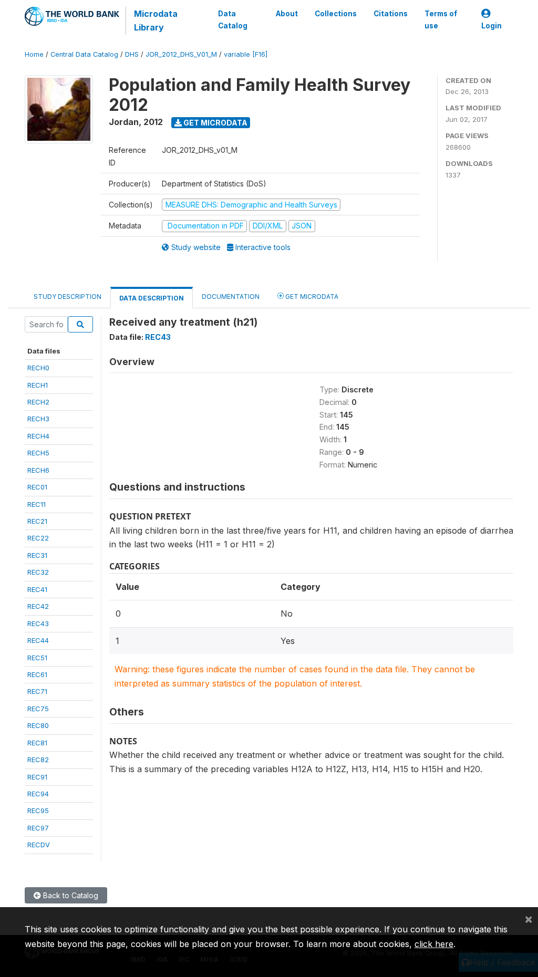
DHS (132, 54)
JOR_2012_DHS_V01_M (181, 54)
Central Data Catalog (84, 54)
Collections (336, 13)
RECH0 (38, 367)
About (287, 13)
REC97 (38, 828)
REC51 (37, 657)
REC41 (37, 589)
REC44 (38, 640)
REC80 (38, 725)
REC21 (37, 521)
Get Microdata (214, 122)
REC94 (38, 793)
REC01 (37, 487)
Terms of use (441, 19)
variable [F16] (245, 54)
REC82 (38, 759)
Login (491, 26)
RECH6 (38, 470)
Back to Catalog (69, 895)
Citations (391, 13)
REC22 (38, 538)
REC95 (38, 810)
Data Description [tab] (151, 298)
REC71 (37, 691)
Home (34, 54)
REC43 (38, 623)
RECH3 (38, 418)
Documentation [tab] (231, 296)
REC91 (37, 777)
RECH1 (37, 385)
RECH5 (38, 453)
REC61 (37, 674)
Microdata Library (156, 20)
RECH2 (38, 402)
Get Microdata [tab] (311, 296)
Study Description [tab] (67, 296)
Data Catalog (232, 19)
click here (434, 944)
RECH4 (38, 436)
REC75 (38, 708)
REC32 (38, 572)
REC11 (36, 504)
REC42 (38, 606)
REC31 (37, 555)
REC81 (37, 743)
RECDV (38, 844)
